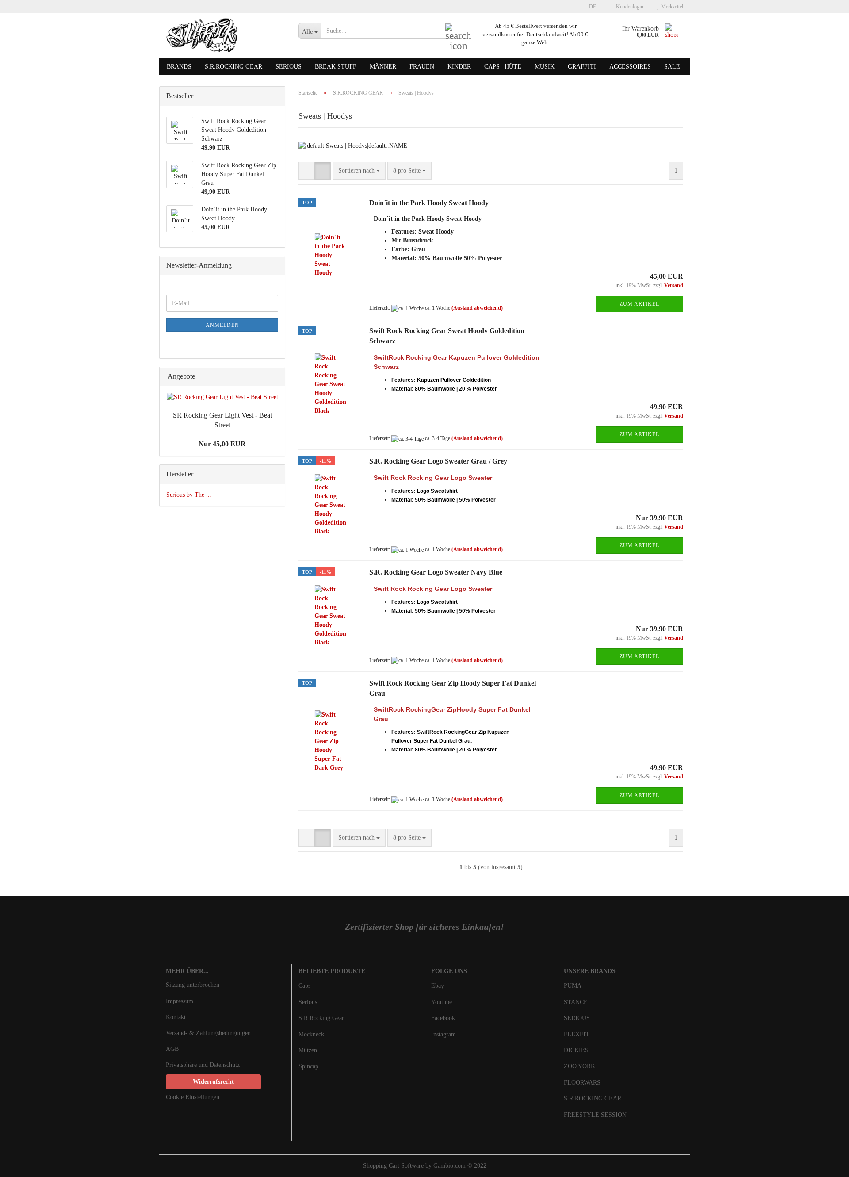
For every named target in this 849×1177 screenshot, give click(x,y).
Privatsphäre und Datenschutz (203, 1065)
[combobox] (359, 171)
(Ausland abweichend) (477, 308)
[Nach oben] (824, 1164)
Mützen (307, 1050)
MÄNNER (383, 66)
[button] (590, 6)
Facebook (443, 1018)
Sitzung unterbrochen (192, 984)
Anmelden (222, 325)
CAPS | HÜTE (502, 66)
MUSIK (545, 66)
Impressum (179, 1001)
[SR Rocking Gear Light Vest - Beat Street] (222, 397)
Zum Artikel (639, 304)
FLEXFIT (576, 1034)
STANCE (576, 1002)
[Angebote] (275, 377)
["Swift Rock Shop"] (225, 35)
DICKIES (576, 1050)
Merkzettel (670, 7)
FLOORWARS (582, 1082)
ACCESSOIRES (630, 66)
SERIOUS (288, 66)
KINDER (459, 66)
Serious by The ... (188, 494)
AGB (172, 1049)
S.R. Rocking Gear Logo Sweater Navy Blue (435, 572)
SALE (672, 66)
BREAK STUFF (335, 66)
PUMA (572, 985)
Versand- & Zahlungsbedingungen (208, 1033)
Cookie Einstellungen (192, 1097)
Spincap (308, 1066)
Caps (304, 985)
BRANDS (179, 66)
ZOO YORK (579, 1066)
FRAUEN (421, 66)
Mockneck (311, 1034)
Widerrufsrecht (213, 1081)
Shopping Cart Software (393, 1165)
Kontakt (176, 1017)
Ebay (437, 985)
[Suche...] (453, 31)
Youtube (441, 1002)
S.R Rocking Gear (321, 1018)
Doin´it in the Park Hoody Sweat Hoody (429, 203)
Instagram (443, 1034)
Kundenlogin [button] (628, 7)
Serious (307, 1002)
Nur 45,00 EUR (222, 444)
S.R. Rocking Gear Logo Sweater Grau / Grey (438, 461)
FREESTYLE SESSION (595, 1115)
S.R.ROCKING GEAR (233, 66)
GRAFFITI (582, 66)
